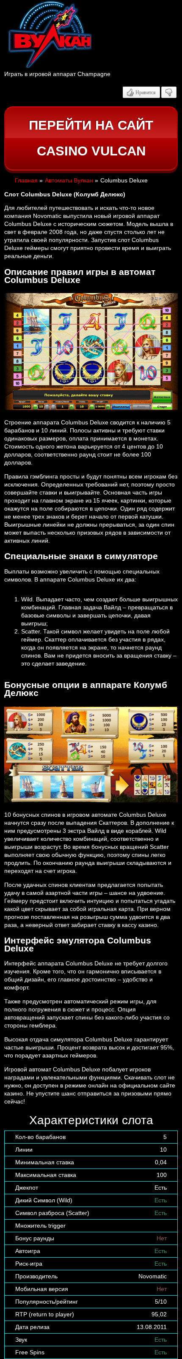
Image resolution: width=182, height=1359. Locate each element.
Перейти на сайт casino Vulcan (91, 138)
